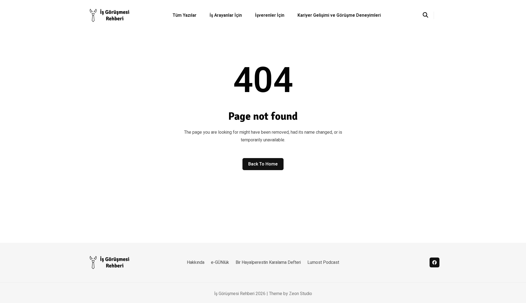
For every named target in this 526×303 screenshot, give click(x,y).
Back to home (263, 164)
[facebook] (434, 262)
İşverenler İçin (269, 15)
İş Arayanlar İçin (226, 15)
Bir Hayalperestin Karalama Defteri (268, 262)
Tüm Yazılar (184, 15)
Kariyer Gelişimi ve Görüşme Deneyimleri (339, 15)
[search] (428, 15)
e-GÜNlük (220, 262)
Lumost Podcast (323, 262)
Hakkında (195, 262)
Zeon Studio (300, 293)
